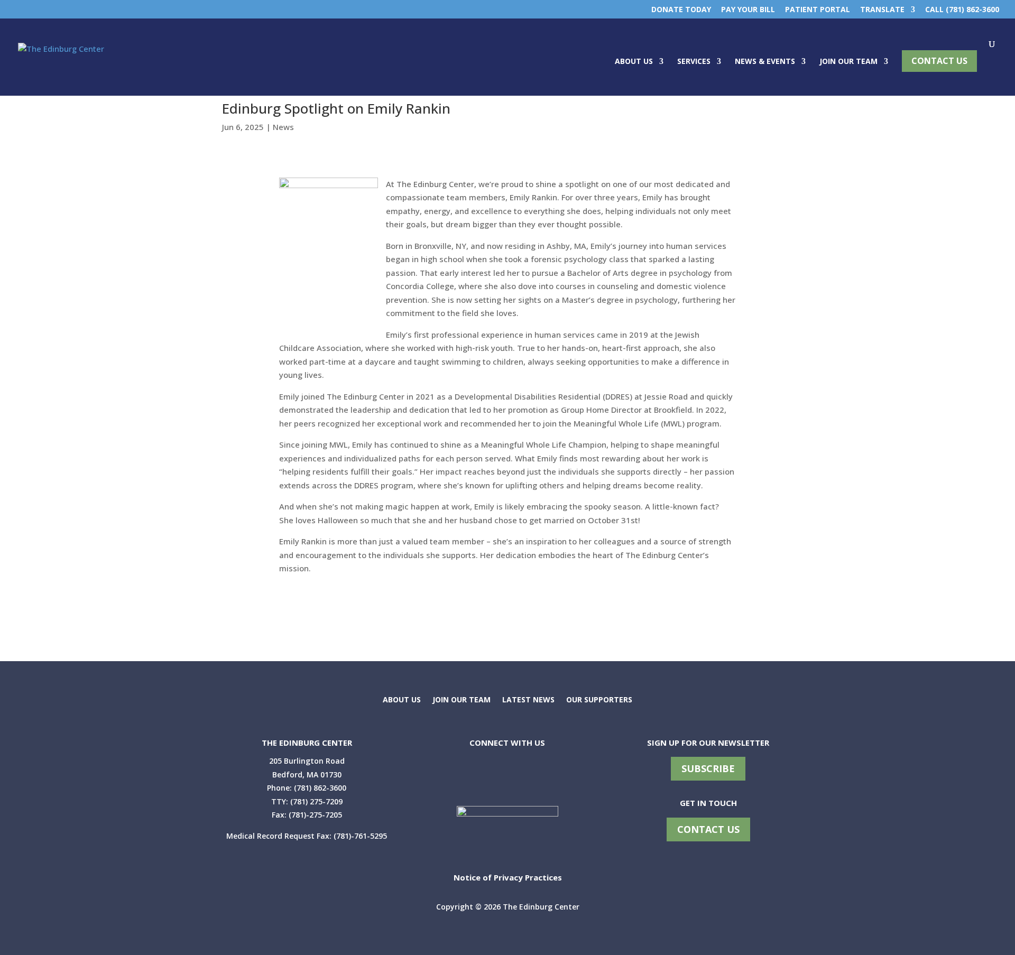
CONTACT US (708, 829)
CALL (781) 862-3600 (962, 10)
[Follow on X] (482, 775)
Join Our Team (848, 62)
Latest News (528, 700)
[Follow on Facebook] (456, 775)
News (283, 127)
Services (693, 62)
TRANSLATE (882, 10)
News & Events (765, 62)
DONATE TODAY (681, 10)
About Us (634, 62)
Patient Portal (817, 10)
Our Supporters (599, 700)
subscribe (708, 768)
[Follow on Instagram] (558, 775)
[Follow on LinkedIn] (532, 775)
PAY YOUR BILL (748, 10)
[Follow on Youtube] (507, 775)
